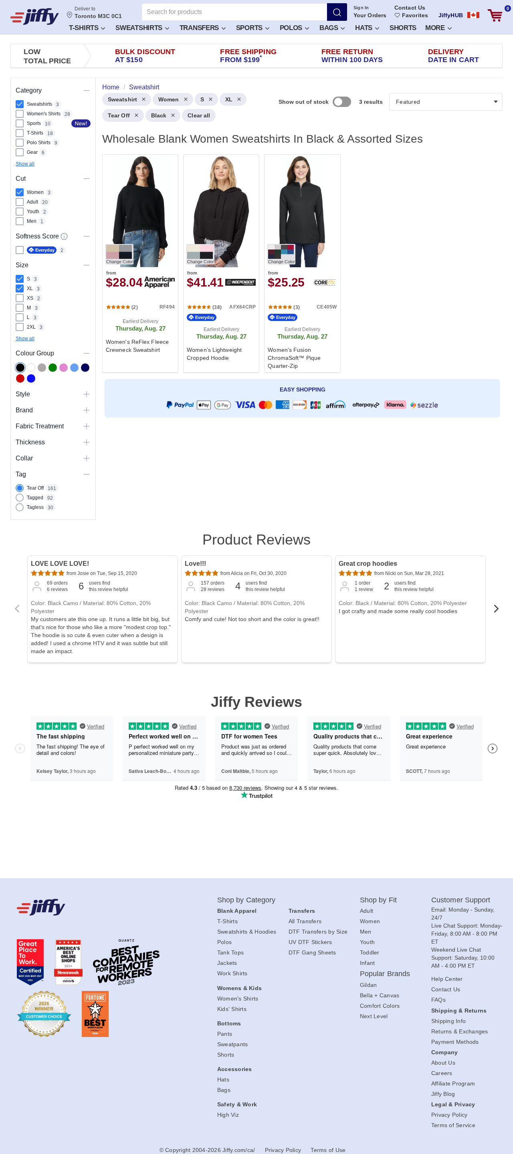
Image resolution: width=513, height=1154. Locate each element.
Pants (224, 1034)
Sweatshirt (122, 99)
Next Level (374, 1016)
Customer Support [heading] (461, 900)
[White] (31, 367)
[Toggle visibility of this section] (87, 90)
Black (159, 115)
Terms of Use (328, 1150)
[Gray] (41, 367)
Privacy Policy (449, 1115)
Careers (441, 1073)
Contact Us (409, 7)
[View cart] (495, 15)
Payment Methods (455, 1042)
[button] (86, 27)
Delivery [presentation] (453, 56)
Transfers (200, 28)
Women (168, 99)
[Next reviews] (496, 611)
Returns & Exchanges (459, 1031)
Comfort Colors (380, 1006)
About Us (443, 1062)
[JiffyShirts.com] (34, 16)
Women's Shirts (238, 998)
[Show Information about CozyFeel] (64, 236)
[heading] (299, 262)
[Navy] (85, 367)
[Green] (52, 367)
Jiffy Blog (443, 1094)
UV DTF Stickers (310, 942)
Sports (250, 28)
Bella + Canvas (380, 995)
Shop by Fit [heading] (378, 900)
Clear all (199, 115)
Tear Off (119, 115)
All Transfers (305, 921)
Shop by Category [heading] (246, 900)
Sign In (361, 7)
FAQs (438, 1000)
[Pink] (63, 367)
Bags (329, 28)
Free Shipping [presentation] (248, 56)
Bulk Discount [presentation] (145, 56)
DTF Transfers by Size (318, 931)
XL (228, 99)
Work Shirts (232, 973)
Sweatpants (232, 1044)
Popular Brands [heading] (385, 974)
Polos (292, 28)
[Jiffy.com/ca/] (99, 907)
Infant (367, 963)
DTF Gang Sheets (312, 952)
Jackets (227, 963)
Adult (366, 911)
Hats (364, 28)
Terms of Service (453, 1125)
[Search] (337, 12)
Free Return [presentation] (352, 56)
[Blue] (74, 367)
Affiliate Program (453, 1083)
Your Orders (369, 15)
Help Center (447, 979)
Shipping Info (448, 1021)
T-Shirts (84, 28)
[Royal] (31, 378)
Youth (367, 942)
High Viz (228, 1115)
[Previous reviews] (16, 611)
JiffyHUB (450, 15)
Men (366, 931)
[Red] (20, 378)
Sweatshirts (139, 28)
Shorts (403, 28)
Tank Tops (230, 952)
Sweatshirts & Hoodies (246, 931)
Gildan (368, 985)
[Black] (20, 367)
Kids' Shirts (231, 1009)
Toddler (370, 952)
